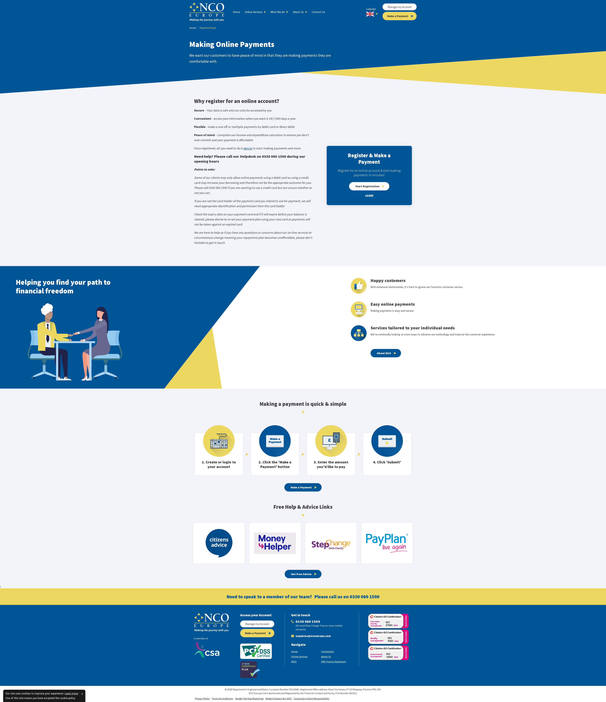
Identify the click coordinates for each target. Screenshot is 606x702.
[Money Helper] (275, 543)
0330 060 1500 (364, 597)
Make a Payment (397, 16)
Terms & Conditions (222, 698)
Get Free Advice (301, 574)
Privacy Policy (202, 698)
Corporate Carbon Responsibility (311, 698)
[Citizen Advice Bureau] (219, 543)
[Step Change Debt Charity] (331, 543)
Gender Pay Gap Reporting (249, 698)
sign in (248, 148)
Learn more (71, 693)
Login (369, 195)
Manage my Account (400, 7)
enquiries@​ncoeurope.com (313, 636)
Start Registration (367, 186)
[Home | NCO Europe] (206, 11)
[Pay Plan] (387, 543)
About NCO (384, 353)
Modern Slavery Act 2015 (279, 698)
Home (192, 27)
